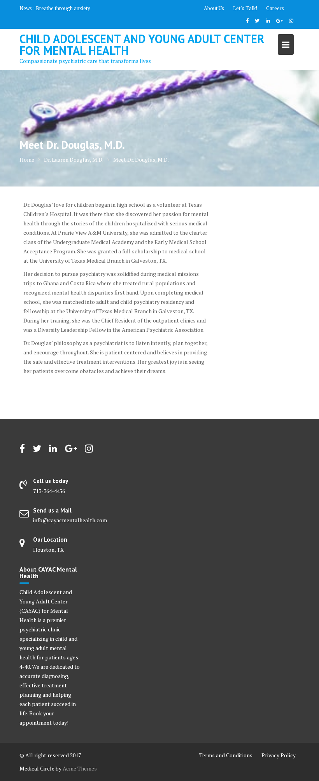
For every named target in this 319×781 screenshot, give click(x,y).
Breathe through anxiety (63, 8)
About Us (214, 8)
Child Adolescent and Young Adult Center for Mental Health (141, 44)
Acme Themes (80, 768)
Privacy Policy (278, 755)
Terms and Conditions (225, 755)
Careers (275, 8)
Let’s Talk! (245, 8)
